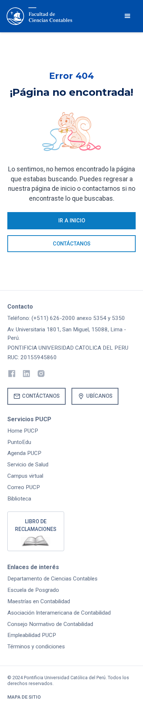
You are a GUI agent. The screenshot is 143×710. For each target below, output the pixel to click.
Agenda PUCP (24, 453)
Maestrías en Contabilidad (38, 601)
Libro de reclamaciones (35, 525)
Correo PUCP (23, 487)
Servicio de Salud (27, 464)
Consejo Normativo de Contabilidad (50, 624)
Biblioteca (19, 498)
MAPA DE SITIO (24, 697)
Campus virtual (25, 476)
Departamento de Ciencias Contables (52, 578)
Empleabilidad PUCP (31, 635)
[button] (127, 16)
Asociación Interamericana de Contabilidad (59, 612)
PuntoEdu (19, 442)
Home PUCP (22, 430)
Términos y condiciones (36, 646)
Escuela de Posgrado (33, 590)
